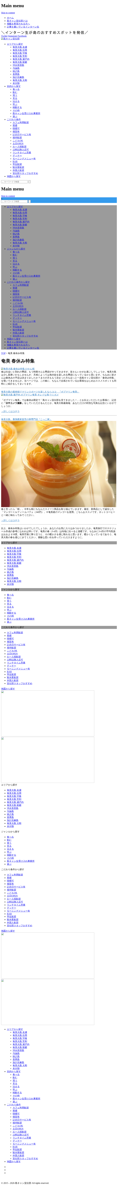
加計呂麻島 (18, 77)
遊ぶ (15, 116)
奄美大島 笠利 (20, 56)
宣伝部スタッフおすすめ (25, 173)
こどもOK (18, 140)
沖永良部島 (18, 65)
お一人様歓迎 (19, 146)
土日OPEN (18, 143)
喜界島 (16, 74)
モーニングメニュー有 (24, 158)
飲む (15, 92)
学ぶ (15, 104)
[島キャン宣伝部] (10, 38)
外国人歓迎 (18, 170)
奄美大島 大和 (20, 80)
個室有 (16, 131)
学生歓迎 (17, 164)
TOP (3, 353)
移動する (17, 107)
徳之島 (16, 71)
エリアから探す (15, 44)
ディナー (17, 155)
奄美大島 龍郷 (20, 62)
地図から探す (14, 176)
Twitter (4, 36)
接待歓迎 (17, 137)
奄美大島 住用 (20, 50)
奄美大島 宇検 (20, 53)
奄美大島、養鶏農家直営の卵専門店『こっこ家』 (26, 419)
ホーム (10, 18)
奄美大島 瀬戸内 (21, 59)
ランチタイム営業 (22, 152)
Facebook (22, 36)
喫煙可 (16, 128)
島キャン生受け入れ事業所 (26, 113)
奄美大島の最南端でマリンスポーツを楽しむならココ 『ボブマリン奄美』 (40, 391)
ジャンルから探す (16, 249)
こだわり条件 (14, 119)
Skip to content (8, 12)
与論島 (16, 68)
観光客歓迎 (18, 167)
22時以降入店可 (21, 149)
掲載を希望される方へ (18, 24)
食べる (16, 89)
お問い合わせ (14, 1173)
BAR (15, 161)
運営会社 (11, 1170)
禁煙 (15, 125)
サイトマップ (14, 1167)
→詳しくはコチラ (10, 411)
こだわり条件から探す (18, 282)
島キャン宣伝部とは (17, 21)
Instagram (12, 36)
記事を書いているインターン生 (23, 27)
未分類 (16, 83)
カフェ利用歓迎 (21, 122)
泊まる (16, 101)
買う (15, 95)
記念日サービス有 (22, 134)
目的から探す (14, 86)
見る (15, 98)
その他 (16, 110)
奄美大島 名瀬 (20, 47)
